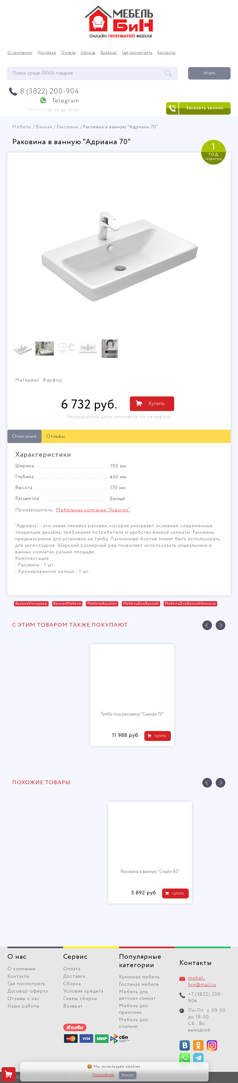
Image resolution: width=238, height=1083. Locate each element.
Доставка (46, 53)
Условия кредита (83, 991)
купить (147, 736)
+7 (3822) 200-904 (205, 997)
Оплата (68, 53)
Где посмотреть (137, 53)
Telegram (65, 100)
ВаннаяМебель (67, 603)
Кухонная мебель (139, 977)
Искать (209, 73)
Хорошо (127, 1075)
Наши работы (23, 1006)
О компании (20, 53)
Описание (24, 436)
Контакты (166, 53)
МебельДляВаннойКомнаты (190, 603)
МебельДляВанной (141, 603)
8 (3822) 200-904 (49, 91)
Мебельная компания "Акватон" (93, 510)
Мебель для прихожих (133, 1009)
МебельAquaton (102, 603)
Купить (156, 404)
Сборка (88, 53)
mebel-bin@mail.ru (202, 981)
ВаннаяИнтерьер (31, 603)
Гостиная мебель (139, 984)
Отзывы (55, 436)
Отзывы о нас (23, 998)
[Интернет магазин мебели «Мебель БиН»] (119, 36)
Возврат (108, 53)
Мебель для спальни (133, 1023)
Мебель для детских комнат (137, 995)
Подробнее (103, 1075)
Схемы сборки (80, 998)
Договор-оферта (27, 991)
